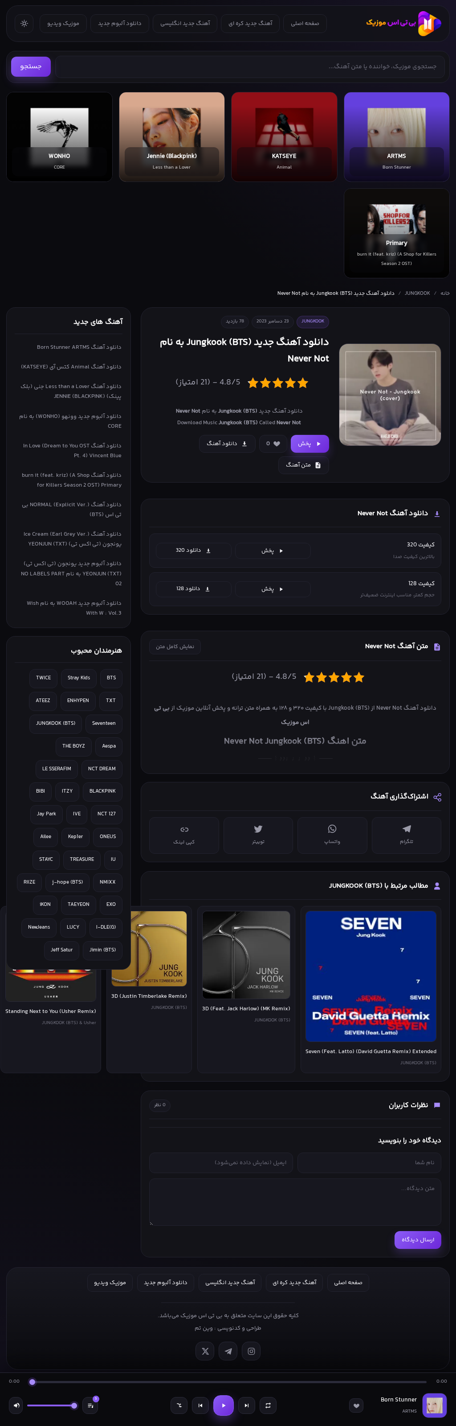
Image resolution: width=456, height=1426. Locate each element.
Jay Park (46, 814)
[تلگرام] (228, 1351)
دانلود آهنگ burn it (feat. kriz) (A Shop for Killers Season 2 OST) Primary (72, 480)
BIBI (40, 791)
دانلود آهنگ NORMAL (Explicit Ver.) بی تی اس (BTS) (72, 509)
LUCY (73, 927)
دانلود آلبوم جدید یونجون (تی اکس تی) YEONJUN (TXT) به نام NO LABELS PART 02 (71, 573)
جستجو (31, 66)
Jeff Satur (62, 950)
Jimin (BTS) (103, 950)
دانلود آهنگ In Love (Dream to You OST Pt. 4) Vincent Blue (72, 451)
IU (113, 860)
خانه (445, 293)
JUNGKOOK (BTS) (55, 723)
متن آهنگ (298, 465)
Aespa (109, 746)
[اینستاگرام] (251, 1351)
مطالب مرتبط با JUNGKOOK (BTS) (378, 886)
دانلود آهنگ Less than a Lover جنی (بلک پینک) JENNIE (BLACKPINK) (71, 391)
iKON (45, 905)
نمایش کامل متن (175, 647)
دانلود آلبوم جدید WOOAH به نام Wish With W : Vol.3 (74, 608)
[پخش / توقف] (223, 1405)
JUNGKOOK (417, 293)
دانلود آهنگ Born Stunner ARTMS (79, 347)
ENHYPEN (78, 701)
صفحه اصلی (305, 23)
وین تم (204, 1328)
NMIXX (108, 882)
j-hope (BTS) (67, 882)
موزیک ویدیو (63, 23)
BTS (111, 678)
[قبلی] (200, 1405)
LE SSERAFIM (56, 769)
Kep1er (75, 837)
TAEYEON (79, 905)
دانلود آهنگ (222, 443)
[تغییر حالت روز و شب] (24, 23)
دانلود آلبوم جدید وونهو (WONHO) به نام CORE (70, 421)
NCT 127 (107, 814)
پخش (304, 443)
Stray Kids (79, 678)
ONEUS (108, 837)
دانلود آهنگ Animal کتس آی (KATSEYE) (71, 367)
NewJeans (39, 927)
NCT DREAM (102, 769)
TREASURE (82, 860)
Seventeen (104, 723)
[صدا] (16, 1405)
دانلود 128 (188, 588)
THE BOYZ (73, 746)
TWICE (43, 678)
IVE (77, 814)
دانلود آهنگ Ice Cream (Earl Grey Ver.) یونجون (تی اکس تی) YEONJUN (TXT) (73, 539)
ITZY (67, 791)
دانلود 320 (188, 550)
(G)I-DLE (106, 927)
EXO (111, 905)
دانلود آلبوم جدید (120, 23)
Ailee (45, 837)
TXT (111, 701)
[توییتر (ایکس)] (204, 1351)
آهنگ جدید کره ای (250, 23)
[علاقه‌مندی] (356, 1405)
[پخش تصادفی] (179, 1405)
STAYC (46, 860)
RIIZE (29, 882)
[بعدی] (246, 1405)
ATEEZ (43, 701)
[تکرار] (268, 1405)
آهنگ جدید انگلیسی (185, 23)
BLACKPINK (103, 791)
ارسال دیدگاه (418, 1240)
